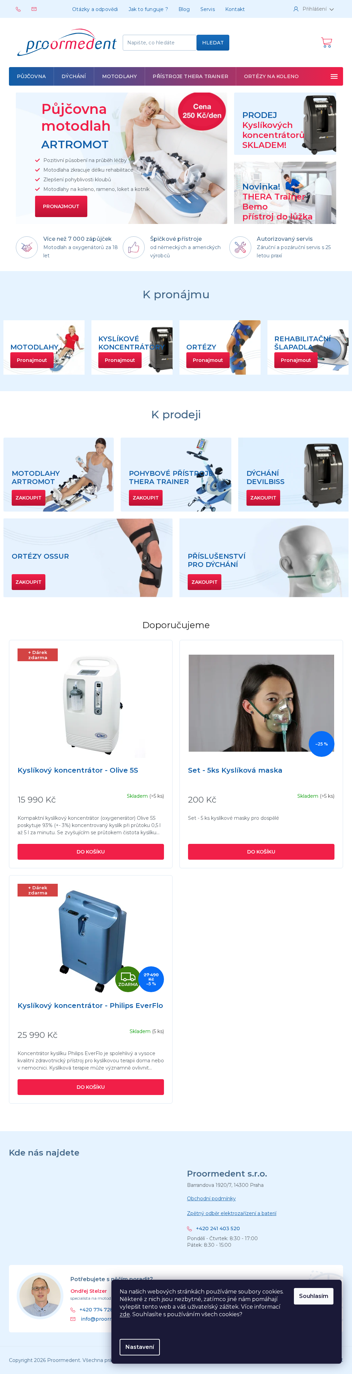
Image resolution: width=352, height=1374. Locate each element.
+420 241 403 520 (218, 1228)
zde (125, 1314)
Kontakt (235, 9)
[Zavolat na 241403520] (24, 9)
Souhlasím (313, 1296)
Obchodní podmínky (211, 1198)
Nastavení (139, 1347)
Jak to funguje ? (148, 9)
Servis (207, 9)
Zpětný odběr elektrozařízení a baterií (231, 1213)
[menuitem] (31, 76)
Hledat (213, 43)
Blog (184, 9)
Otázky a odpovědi (95, 9)
